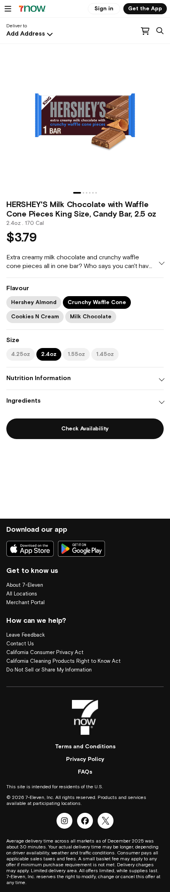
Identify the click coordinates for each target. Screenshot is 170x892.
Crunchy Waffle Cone (97, 302)
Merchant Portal (25, 602)
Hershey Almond (34, 302)
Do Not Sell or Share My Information (49, 670)
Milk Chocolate (90, 316)
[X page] (105, 821)
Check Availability (85, 428)
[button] (30, 34)
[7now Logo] (85, 717)
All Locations (21, 594)
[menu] (8, 8)
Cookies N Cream (35, 316)
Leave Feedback (25, 635)
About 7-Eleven (24, 585)
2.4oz (49, 354)
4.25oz (20, 354)
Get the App (145, 8)
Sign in (103, 8)
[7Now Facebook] (85, 821)
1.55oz (76, 354)
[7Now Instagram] (64, 821)
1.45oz (105, 354)
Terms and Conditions (85, 746)
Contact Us (20, 644)
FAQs (85, 772)
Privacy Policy (85, 759)
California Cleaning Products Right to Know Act (63, 661)
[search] (160, 31)
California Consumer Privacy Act (44, 652)
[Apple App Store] (30, 549)
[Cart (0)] (145, 31)
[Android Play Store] (81, 549)
